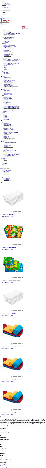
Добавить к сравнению (5, 216)
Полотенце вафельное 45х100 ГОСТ (9, 313)
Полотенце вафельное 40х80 (7, 214)
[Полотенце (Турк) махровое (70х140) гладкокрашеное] (24, 396)
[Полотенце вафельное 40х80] (24, 198)
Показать (7, 178)
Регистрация (4, 15)
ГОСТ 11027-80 (5, 448)
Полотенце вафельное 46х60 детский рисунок (11, 280)
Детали (12, 216)
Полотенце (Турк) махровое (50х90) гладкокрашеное (12, 379)
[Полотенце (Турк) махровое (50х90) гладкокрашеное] (24, 363)
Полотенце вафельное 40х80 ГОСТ (9, 247)
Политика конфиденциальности (5, 465)
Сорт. (7, 170)
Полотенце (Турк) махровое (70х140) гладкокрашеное (12, 412)
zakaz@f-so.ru (2, 18)
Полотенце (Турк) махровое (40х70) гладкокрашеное (12, 346)
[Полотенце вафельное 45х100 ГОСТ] (24, 297)
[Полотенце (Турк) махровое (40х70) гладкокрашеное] (24, 330)
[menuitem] (24, 1)
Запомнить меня (5, 12)
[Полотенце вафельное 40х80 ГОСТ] (24, 231)
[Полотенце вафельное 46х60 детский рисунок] (24, 264)
